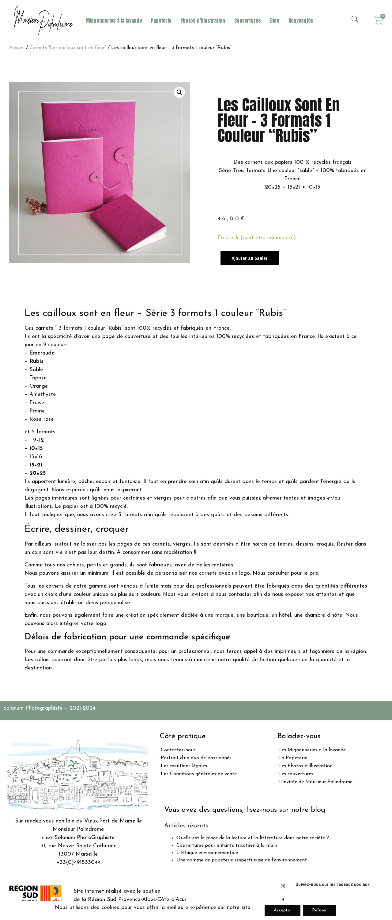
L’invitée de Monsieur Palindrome (315, 782)
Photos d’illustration (202, 20)
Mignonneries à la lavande (114, 20)
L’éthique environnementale (207, 852)
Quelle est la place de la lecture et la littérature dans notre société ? (252, 838)
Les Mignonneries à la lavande (312, 750)
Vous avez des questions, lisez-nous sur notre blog (244, 810)
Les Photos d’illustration (305, 766)
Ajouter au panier (250, 258)
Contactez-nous (178, 750)
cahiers (75, 565)
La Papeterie (292, 758)
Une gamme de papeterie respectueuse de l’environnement (241, 860)
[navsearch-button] (355, 20)
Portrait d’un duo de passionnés (196, 758)
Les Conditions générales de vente (199, 774)
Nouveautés (300, 20)
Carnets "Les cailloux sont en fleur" (67, 47)
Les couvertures (295, 774)
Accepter (282, 910)
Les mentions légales (184, 766)
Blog (274, 20)
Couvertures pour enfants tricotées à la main (226, 845)
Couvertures (247, 20)
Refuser (319, 910)
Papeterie (161, 20)
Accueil (16, 47)
